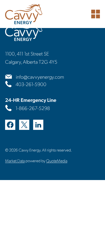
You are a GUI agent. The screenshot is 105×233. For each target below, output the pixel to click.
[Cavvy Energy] (23, 14)
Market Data (15, 160)
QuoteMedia (56, 160)
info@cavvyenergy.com (40, 76)
